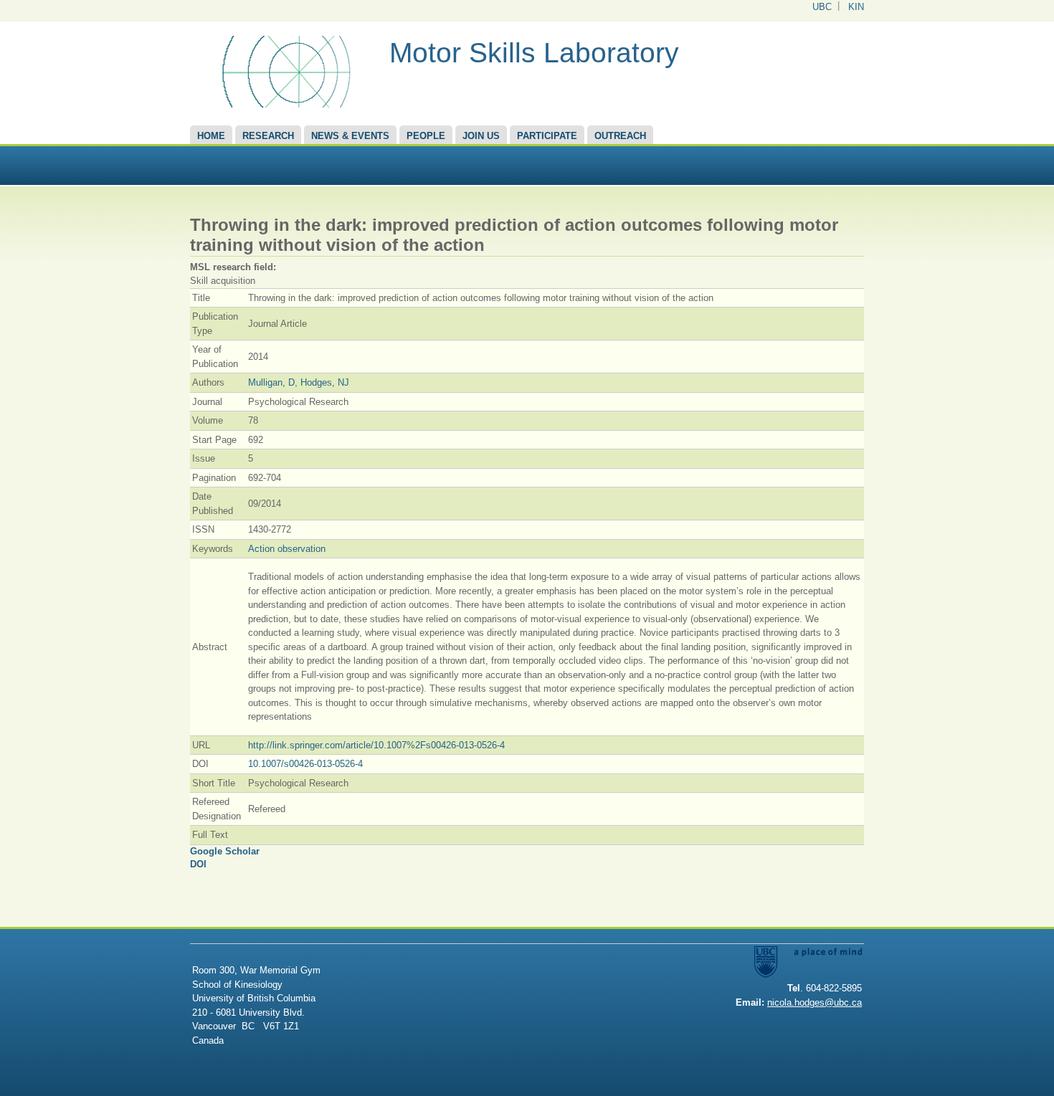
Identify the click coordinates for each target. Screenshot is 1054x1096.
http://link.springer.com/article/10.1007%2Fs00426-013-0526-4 (376, 745)
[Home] (284, 104)
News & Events (350, 135)
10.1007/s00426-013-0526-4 (305, 763)
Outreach (620, 135)
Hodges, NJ (324, 382)
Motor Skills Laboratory (534, 52)
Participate (547, 135)
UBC (822, 6)
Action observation (287, 548)
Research (268, 135)
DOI (198, 864)
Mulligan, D (271, 382)
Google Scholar (225, 851)
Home (211, 135)
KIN (856, 6)
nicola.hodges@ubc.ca (814, 1002)
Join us (481, 135)
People (426, 135)
